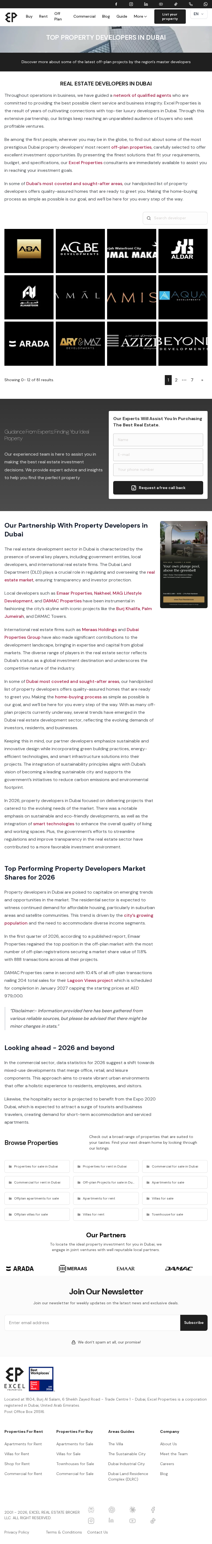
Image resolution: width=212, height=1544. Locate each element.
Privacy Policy (16, 1532)
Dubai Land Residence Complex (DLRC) (128, 1476)
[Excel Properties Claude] (137, 1509)
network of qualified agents (142, 95)
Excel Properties (85, 162)
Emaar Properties (74, 593)
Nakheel (102, 593)
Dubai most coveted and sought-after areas (72, 681)
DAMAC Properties (62, 601)
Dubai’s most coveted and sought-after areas (74, 183)
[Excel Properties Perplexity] (96, 1509)
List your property (170, 16)
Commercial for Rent (23, 1473)
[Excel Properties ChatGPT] (116, 1509)
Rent (43, 16)
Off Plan (58, 16)
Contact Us (97, 1532)
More (138, 16)
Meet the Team (174, 1453)
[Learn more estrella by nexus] (184, 564)
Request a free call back (162, 487)
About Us (168, 1443)
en (196, 13)
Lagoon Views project (90, 980)
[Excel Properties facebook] (158, 1509)
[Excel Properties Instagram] (96, 1521)
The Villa (115, 1443)
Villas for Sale (68, 1453)
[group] (19, 1268)
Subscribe (194, 1322)
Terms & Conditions (64, 1532)
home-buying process (78, 697)
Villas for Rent (16, 1453)
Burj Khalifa (128, 608)
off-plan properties (131, 147)
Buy (29, 16)
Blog (106, 16)
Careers (167, 1463)
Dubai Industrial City (126, 1463)
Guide (121, 16)
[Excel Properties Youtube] (137, 1521)
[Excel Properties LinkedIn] (116, 1521)
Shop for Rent (17, 1463)
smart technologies (53, 824)
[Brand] (11, 17)
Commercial (84, 16)
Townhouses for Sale (75, 1463)
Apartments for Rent (23, 1443)
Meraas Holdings (99, 629)
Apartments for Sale (74, 1443)
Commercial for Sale (75, 1473)
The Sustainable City (127, 1453)
